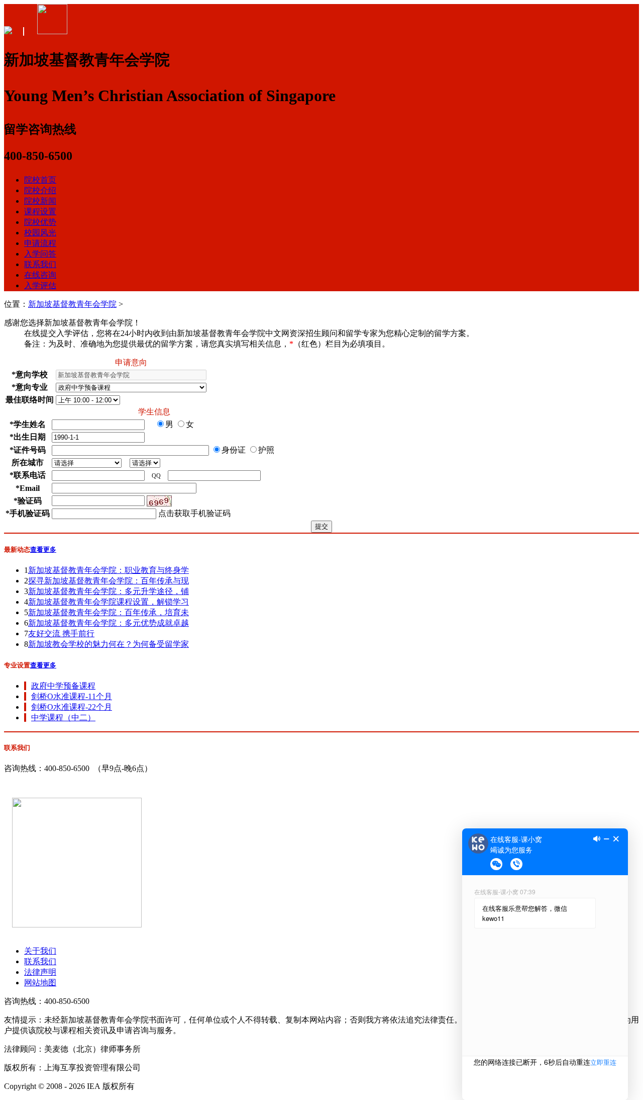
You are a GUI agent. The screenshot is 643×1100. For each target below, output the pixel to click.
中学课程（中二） (63, 717)
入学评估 (40, 285)
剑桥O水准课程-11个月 (71, 696)
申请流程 (40, 243)
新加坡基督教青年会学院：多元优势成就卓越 (108, 623)
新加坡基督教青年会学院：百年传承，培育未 (108, 612)
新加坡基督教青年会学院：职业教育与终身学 (108, 570)
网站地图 (40, 982)
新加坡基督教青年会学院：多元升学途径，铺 (108, 591)
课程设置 (40, 211)
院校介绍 (40, 190)
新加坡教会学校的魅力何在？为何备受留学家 (108, 644)
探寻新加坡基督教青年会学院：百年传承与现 (108, 580)
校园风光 (40, 232)
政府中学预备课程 (63, 686)
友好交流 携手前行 (61, 633)
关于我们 (40, 951)
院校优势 (40, 222)
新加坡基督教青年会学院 (72, 304)
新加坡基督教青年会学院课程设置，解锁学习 (108, 602)
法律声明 (40, 972)
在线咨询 (40, 275)
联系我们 (40, 264)
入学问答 (40, 253)
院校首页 (40, 180)
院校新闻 (40, 201)
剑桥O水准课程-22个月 (71, 707)
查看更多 (43, 549)
